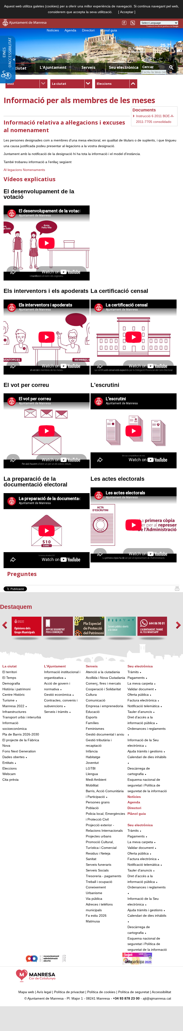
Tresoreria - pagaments (103, 876)
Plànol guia (108, 30)
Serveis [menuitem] (88, 67)
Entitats (8, 763)
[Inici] (177, 589)
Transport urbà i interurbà (21, 717)
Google (175, 26)
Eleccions (104, 83)
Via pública (94, 899)
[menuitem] (26, 83)
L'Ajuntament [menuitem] (53, 67)
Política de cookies (101, 992)
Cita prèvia (10, 779)
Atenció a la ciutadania (103, 672)
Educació (93, 712)
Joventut (92, 763)
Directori (88, 30)
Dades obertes (13, 757)
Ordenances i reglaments (146, 729)
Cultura (91, 694)
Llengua (92, 774)
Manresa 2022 (13, 706)
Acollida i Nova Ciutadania (105, 678)
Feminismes (95, 729)
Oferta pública (138, 694)
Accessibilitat (161, 992)
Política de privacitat (69, 992)
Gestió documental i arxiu (105, 734)
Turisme (8, 700)
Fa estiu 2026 (96, 915)
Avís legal (44, 992)
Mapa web (26, 992)
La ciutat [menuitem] (17, 68)
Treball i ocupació (99, 882)
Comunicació (95, 700)
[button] (4, 625)
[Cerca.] (171, 67)
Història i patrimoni (16, 689)
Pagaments (136, 678)
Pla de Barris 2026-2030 (20, 734)
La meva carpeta (140, 683)
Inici (10, 83)
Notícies (53, 30)
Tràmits (133, 672)
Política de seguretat (133, 992)
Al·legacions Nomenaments (24, 170)
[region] (153, 50)
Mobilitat (92, 785)
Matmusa (93, 921)
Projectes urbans (98, 836)
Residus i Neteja (98, 853)
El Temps (9, 678)
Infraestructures (14, 712)
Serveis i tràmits (56, 712)
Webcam (9, 774)
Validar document (140, 689)
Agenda (70, 30)
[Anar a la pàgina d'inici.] (24, 25)
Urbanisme (94, 893)
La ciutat (59, 83)
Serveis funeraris (98, 864)
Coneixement (96, 887)
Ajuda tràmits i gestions (145, 751)
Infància (92, 751)
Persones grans (98, 802)
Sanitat (91, 859)
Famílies (92, 723)
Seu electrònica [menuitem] (123, 67)
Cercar (147, 67)
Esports (91, 717)
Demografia (11, 683)
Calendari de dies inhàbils (146, 757)
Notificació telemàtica (143, 706)
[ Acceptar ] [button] (126, 12)
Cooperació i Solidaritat (103, 689)
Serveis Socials (97, 870)
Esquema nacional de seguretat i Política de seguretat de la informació (147, 785)
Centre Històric (13, 694)
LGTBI (91, 768)
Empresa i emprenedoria (104, 706)
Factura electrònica (142, 700)
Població (92, 808)
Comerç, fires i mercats (103, 683)
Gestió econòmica (57, 694)
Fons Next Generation (19, 751)
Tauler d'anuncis (139, 712)
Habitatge (93, 757)
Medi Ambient (96, 779)
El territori (9, 672)
